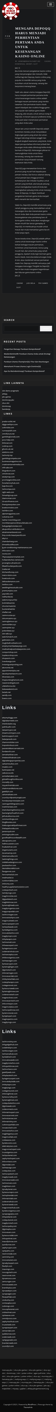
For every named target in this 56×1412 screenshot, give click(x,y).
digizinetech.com (9, 970)
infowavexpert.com (10, 945)
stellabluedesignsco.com (12, 862)
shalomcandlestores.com (12, 788)
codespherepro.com (10, 982)
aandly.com (7, 695)
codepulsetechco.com (11, 1103)
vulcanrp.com (7, 517)
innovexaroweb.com (10, 1180)
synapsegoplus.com (10, 1214)
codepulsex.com (8, 1170)
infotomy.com (8, 883)
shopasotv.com (8, 658)
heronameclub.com (10, 874)
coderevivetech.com (10, 994)
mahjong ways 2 (21, 1379)
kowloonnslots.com (10, 507)
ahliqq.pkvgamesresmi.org (38, 1388)
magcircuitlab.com (9, 1137)
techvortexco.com (9, 1069)
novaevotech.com (9, 1127)
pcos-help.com (8, 440)
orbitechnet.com (9, 1312)
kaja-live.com (7, 486)
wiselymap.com (8, 477)
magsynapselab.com (10, 911)
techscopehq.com (9, 1226)
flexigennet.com (8, 871)
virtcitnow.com (8, 473)
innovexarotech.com (10, 1000)
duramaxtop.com (9, 853)
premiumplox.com (9, 590)
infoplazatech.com (9, 1075)
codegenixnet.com (9, 985)
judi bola (31, 283)
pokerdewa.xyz (8, 630)
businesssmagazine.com (12, 461)
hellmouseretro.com (10, 843)
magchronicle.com (9, 896)
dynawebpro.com (9, 1290)
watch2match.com (9, 637)
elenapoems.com (9, 840)
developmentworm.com (12, 673)
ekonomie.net (7, 667)
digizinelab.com (8, 1164)
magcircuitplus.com (10, 1007)
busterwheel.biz (8, 609)
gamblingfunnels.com (11, 437)
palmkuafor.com (8, 727)
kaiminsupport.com (10, 736)
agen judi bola (39, 1373)
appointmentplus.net (10, 670)
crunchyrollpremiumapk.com (14, 797)
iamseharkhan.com (10, 754)
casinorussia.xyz (8, 615)
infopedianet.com (9, 1217)
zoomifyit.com (8, 1346)
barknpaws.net (8, 770)
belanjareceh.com (9, 739)
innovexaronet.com (10, 1115)
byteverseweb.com (10, 1204)
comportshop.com (9, 652)
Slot (35, 64)
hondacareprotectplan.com (13, 800)
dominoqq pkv (8, 400)
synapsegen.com (9, 1294)
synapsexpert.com (9, 1327)
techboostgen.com (9, 1051)
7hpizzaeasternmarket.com (13, 557)
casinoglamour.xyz (9, 621)
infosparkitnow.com (10, 1066)
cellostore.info (8, 773)
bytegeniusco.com (9, 948)
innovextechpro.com (10, 917)
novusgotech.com (9, 1272)
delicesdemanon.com (10, 581)
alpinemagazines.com (11, 513)
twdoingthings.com (10, 859)
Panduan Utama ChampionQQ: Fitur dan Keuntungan (26, 361)
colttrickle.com (8, 427)
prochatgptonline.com (11, 480)
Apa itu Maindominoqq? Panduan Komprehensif (24, 371)
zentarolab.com (8, 1330)
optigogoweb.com (9, 1340)
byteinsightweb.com (10, 905)
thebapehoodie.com (10, 828)
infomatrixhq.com (9, 1121)
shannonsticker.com (10, 742)
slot (18, 287)
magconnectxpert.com (11, 1149)
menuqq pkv (7, 1370)
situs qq (46, 1370)
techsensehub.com (10, 1054)
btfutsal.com (7, 443)
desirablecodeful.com (10, 868)
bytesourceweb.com (10, 988)
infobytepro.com (9, 1084)
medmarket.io (8, 877)
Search (9, 320)
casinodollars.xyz (9, 624)
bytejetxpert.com (9, 1016)
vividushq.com (8, 1300)
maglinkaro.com (8, 1186)
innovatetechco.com (10, 933)
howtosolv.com (8, 578)
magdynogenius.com (10, 908)
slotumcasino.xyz (9, 618)
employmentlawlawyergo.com (14, 646)
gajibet (23, 1388)
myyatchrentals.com (10, 785)
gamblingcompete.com (11, 458)
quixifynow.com (8, 1244)
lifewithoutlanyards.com (12, 566)
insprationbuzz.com (10, 745)
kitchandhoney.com (10, 572)
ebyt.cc (5, 538)
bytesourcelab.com (10, 1235)
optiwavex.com (8, 1315)
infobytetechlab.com (10, 979)
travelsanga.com (8, 661)
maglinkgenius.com (10, 1134)
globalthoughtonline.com (12, 779)
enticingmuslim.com (10, 834)
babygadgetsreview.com (12, 526)
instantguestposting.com (12, 664)
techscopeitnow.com (10, 1010)
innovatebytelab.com (10, 1081)
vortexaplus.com (9, 1303)
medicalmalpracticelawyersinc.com (16, 649)
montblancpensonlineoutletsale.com (17, 523)
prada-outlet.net (8, 421)
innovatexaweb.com (10, 1060)
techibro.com (7, 510)
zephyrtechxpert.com (11, 1158)
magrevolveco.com (10, 997)
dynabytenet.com (9, 1189)
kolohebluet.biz (8, 603)
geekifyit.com (7, 791)
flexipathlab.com (9, 1297)
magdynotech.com (9, 1223)
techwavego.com (9, 1167)
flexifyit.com (7, 1266)
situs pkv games (20, 1370)
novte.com (6, 553)
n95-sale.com (7, 467)
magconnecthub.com (10, 1207)
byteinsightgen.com (10, 967)
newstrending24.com (10, 683)
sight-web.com (8, 492)
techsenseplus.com (10, 954)
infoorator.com (8, 550)
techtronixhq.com (9, 1041)
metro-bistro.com (9, 575)
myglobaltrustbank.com (12, 643)
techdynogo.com (9, 893)
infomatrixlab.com (9, 1198)
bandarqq (6, 409)
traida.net (6, 569)
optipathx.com (8, 1251)
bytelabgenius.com (10, 930)
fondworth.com (8, 751)
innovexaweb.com (9, 1284)
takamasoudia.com (10, 856)
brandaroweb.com (9, 1343)
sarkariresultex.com (10, 764)
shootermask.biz (9, 606)
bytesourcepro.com (10, 1192)
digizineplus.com (9, 1229)
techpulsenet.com (9, 1155)
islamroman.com (9, 498)
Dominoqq (20, 64)
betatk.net (6, 692)
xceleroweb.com (8, 1337)
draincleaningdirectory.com (13, 810)
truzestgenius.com (9, 1152)
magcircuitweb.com (10, 920)
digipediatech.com (9, 899)
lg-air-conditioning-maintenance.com (17, 547)
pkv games (43, 283)
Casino (47, 61)
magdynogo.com (9, 1022)
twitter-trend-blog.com (11, 520)
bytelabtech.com (9, 1057)
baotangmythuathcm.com (13, 813)
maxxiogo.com (8, 1269)
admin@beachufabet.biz (27, 61)
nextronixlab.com (9, 1254)
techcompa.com (8, 489)
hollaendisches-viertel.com (13, 560)
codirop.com (7, 446)
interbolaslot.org (9, 724)
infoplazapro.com (9, 939)
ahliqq (4, 394)
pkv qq (46, 1385)
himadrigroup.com (9, 495)
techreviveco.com (9, 1183)
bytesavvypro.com (9, 964)
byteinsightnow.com (10, 991)
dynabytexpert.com (10, 1263)
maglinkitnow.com (9, 902)
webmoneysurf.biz (9, 600)
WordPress (32, 1404)
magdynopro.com (9, 936)
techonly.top (7, 455)
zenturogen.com (8, 1281)
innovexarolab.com (10, 976)
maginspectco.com (9, 1019)
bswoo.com (7, 698)
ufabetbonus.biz (8, 686)
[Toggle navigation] (50, 4)
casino (20, 283)
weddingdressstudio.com (12, 587)
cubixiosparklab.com (10, 1124)
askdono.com (7, 452)
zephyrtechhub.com (10, 1321)
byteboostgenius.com (11, 1211)
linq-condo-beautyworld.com (14, 535)
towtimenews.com (9, 807)
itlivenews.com (8, 677)
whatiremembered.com (11, 532)
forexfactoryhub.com (10, 483)
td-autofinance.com (10, 501)
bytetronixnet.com (9, 1013)
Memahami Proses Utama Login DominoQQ (22, 366)
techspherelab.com (10, 1195)
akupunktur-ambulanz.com (13, 529)
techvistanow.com (9, 1118)
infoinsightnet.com (9, 1094)
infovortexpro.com (9, 1003)
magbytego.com (8, 1087)
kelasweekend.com (10, 689)
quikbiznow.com (8, 1334)
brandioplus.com (9, 1287)
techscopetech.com (10, 1174)
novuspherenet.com (10, 1309)
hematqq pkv (7, 1379)
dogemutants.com (9, 850)
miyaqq (15, 1388)
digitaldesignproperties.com (13, 760)
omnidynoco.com (9, 1318)
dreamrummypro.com (11, 733)
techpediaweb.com (10, 927)
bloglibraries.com (9, 822)
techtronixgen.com (10, 914)
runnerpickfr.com (9, 430)
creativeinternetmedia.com (13, 464)
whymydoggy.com (9, 717)
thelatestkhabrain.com (11, 757)
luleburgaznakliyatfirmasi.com (14, 825)
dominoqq (6, 406)
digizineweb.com (9, 1106)
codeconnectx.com (10, 1109)
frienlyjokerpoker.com (11, 504)
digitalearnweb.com (10, 720)
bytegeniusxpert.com (10, 1078)
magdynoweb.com (9, 1177)
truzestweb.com (8, 1324)
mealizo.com (7, 767)
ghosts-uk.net (7, 449)
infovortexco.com (9, 1161)
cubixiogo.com (8, 1306)
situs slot (5, 403)
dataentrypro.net (9, 730)
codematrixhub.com (10, 951)
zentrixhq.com (8, 1257)
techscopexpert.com (10, 924)
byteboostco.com (9, 1143)
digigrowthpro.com (10, 424)
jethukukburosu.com (10, 816)
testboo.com (7, 584)
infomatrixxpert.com (10, 1112)
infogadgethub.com (10, 1044)
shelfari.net (6, 612)
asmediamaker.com (10, 776)
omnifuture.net (8, 434)
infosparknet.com (9, 1238)
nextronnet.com (8, 1275)
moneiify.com (7, 782)
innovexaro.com (8, 1232)
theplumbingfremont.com (12, 680)
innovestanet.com (9, 1260)
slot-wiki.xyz (7, 633)
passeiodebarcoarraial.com (13, 748)
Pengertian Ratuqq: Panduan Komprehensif (22, 349)
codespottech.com (9, 890)
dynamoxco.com (9, 1278)
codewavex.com (8, 1140)
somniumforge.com (10, 819)
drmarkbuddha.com (10, 544)
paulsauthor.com (9, 865)
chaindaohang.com (10, 541)
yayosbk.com (7, 594)
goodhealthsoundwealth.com (14, 837)
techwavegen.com (9, 960)
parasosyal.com (8, 831)
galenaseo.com (8, 640)
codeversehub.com (10, 1201)
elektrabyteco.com (9, 1146)
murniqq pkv (47, 1376)
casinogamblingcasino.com (13, 804)
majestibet (6, 1388)
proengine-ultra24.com (11, 563)
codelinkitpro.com (9, 1047)
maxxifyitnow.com (9, 1241)
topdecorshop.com (10, 655)
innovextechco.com (10, 1130)
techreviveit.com (9, 942)
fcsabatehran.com (9, 847)
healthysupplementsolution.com (15, 887)
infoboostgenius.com (10, 957)
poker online (27, 1373)
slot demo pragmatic (10, 391)
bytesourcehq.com (9, 1097)
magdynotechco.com (10, 1063)
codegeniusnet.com (10, 1091)
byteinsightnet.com (10, 1100)
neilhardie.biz (7, 597)
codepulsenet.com (9, 1220)
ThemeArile (28, 1407)
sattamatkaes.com (9, 794)
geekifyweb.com (8, 1072)
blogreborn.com (8, 470)
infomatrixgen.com (10, 973)
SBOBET (29, 64)
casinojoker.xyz (8, 627)
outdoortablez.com (10, 880)
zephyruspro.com (9, 1247)
